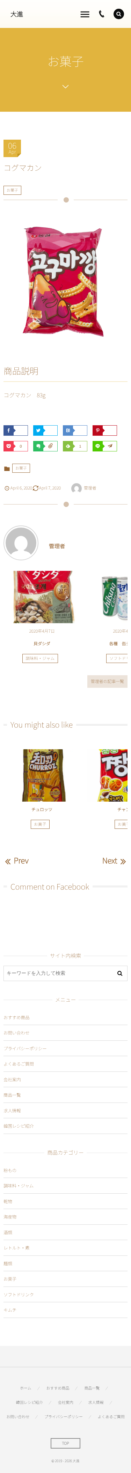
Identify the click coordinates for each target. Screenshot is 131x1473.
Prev (21, 860)
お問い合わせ (16, 1032)
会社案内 (12, 1079)
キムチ (9, 1309)
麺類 (7, 1263)
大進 (16, 14)
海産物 (9, 1216)
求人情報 (12, 1110)
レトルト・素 (16, 1247)
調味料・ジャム (40, 658)
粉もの (9, 1170)
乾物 (7, 1201)
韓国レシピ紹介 (18, 1125)
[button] (119, 14)
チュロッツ (41, 809)
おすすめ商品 (16, 1017)
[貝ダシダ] (41, 597)
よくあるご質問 (18, 1063)
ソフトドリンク (18, 1294)
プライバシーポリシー (25, 1048)
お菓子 (12, 190)
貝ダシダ (42, 644)
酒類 (7, 1232)
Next (109, 860)
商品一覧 (12, 1094)
